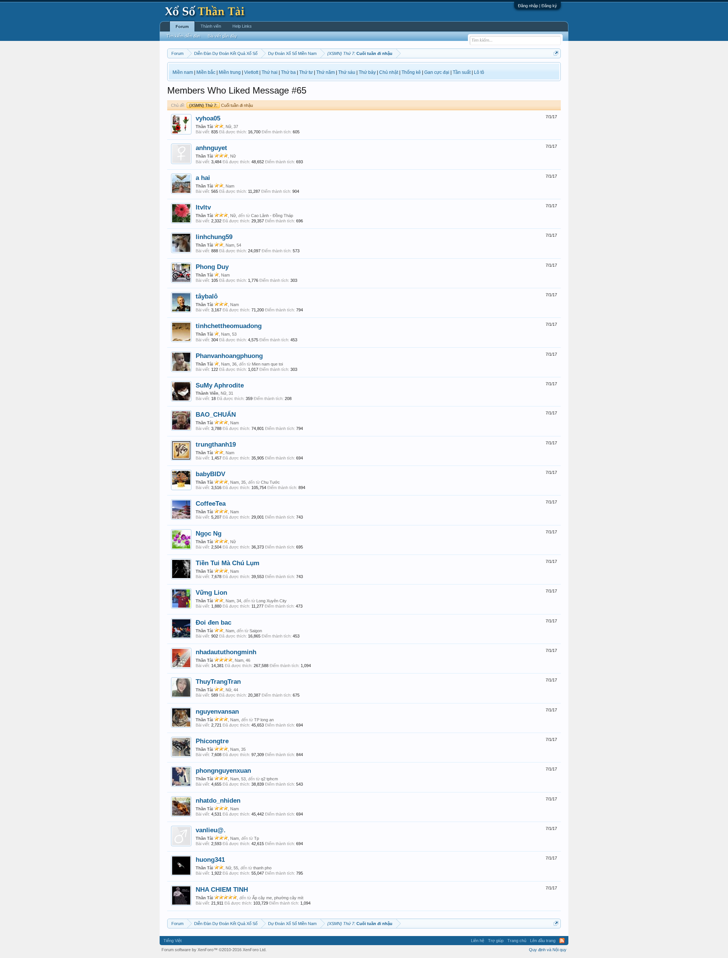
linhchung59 (214, 237)
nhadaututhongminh (226, 652)
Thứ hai (270, 72)
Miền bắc (205, 72)
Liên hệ (477, 940)
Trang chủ (516, 940)
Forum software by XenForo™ (214, 949)
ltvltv (203, 207)
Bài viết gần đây (222, 36)
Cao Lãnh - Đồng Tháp (272, 215)
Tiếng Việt (172, 940)
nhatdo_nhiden (218, 800)
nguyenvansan (217, 711)
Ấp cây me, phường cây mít (277, 897)
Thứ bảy (367, 72)
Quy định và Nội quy (547, 949)
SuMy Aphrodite (220, 385)
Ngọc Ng (208, 533)
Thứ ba (288, 72)
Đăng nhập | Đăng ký (537, 5)
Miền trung (230, 72)
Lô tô (479, 72)
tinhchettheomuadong (229, 326)
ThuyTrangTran (218, 681)
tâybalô (207, 296)
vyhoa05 (208, 118)
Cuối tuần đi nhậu (221, 105)
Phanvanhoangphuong (229, 355)
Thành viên (211, 26)
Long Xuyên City (271, 601)
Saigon (255, 630)
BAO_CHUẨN (216, 414)
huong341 (210, 859)
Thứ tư (306, 72)
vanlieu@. (211, 830)
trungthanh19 (216, 444)
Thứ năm (325, 72)
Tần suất (462, 72)
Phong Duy (212, 266)
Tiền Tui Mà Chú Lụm (227, 563)
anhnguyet (211, 148)
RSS (562, 940)
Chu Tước (270, 482)
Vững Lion (211, 592)
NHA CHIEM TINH (222, 889)
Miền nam (183, 72)
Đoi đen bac (213, 622)
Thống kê (411, 72)
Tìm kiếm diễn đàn (183, 36)
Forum (182, 26)
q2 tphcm (269, 779)
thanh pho (262, 868)
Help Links (242, 26)
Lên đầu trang (542, 940)
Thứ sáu (346, 72)
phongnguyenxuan (223, 770)
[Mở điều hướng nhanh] (556, 53)
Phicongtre (212, 741)
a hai (203, 177)
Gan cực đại (436, 72)
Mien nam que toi (267, 364)
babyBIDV (210, 474)
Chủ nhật (388, 72)
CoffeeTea (211, 503)
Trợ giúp (496, 940)
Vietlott (251, 72)
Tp (256, 838)
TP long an (264, 719)
